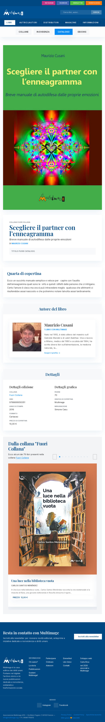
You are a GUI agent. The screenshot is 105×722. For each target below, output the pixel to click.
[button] (59, 456)
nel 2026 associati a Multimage (84, 668)
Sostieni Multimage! (33, 674)
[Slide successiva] (95, 456)
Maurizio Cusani (20, 243)
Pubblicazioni (34, 669)
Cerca (96, 12)
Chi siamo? (33, 662)
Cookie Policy (79, 715)
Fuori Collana (15, 395)
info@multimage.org (10, 718)
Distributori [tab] (51, 22)
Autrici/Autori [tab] (28, 22)
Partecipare (51, 658)
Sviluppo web (86, 658)
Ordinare (49, 662)
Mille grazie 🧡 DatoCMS (70, 718)
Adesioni (49, 665)
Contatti (66, 665)
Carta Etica (84, 662)
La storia (32, 665)
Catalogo (64, 32)
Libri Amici (67, 662)
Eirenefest (67, 658)
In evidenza (43, 32)
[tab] (9, 22)
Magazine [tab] (70, 22)
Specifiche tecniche (93, 715)
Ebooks (82, 32)
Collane (23, 32)
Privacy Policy (66, 715)
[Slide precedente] (55, 456)
